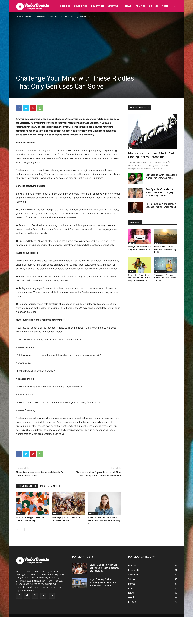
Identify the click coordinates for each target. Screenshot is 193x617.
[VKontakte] (43, 596)
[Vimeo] (35, 596)
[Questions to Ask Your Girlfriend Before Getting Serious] (165, 265)
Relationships (160, 271)
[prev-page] (18, 529)
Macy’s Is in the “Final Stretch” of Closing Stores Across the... (151, 155)
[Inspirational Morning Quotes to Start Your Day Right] (165, 236)
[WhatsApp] (40, 108)
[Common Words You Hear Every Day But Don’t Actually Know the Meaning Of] (104, 503)
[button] (173, 6)
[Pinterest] (33, 108)
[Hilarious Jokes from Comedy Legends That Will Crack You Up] (135, 207)
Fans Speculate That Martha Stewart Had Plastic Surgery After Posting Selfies (159, 192)
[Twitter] (26, 108)
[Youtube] (52, 596)
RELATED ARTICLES (27, 486)
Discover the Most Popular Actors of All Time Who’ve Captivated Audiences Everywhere (98, 474)
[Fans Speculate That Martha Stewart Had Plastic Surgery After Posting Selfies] (135, 193)
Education (97, 6)
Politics (140, 6)
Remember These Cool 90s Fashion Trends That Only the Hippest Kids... (139, 278)
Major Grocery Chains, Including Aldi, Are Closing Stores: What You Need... (103, 582)
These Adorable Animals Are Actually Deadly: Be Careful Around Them (39, 474)
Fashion (132, 271)
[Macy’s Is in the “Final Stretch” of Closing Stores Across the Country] (152, 131)
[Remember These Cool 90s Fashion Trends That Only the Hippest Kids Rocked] (139, 265)
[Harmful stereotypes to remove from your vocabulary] (32, 503)
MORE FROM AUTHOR (50, 486)
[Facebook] (19, 108)
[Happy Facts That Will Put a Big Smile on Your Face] (139, 236)
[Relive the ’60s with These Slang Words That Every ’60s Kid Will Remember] (135, 178)
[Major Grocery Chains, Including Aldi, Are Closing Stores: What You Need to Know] (79, 583)
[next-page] (23, 529)
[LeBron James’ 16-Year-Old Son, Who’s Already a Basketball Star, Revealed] (79, 568)
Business (65, 6)
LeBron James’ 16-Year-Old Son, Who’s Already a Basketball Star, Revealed (105, 568)
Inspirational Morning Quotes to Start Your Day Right (165, 249)
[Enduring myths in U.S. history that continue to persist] (68, 503)
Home (18, 16)
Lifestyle (113, 6)
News (128, 6)
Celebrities (80, 6)
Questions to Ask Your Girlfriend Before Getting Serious (165, 278)
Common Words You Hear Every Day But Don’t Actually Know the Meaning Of (104, 520)
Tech (165, 6)
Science (153, 6)
